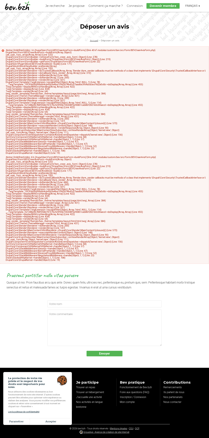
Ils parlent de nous (173, 392)
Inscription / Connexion (133, 397)
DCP (137, 428)
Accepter (50, 421)
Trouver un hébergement (90, 392)
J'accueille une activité (89, 397)
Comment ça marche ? (105, 6)
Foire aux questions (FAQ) (134, 392)
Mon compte (127, 402)
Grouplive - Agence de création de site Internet (106, 432)
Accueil (94, 40)
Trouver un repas (85, 387)
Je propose (77, 6)
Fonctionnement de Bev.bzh (136, 387)
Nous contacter (172, 402)
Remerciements (172, 387)
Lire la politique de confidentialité (23, 412)
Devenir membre (163, 6)
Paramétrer (16, 421)
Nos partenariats (173, 397)
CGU (131, 428)
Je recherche (55, 6)
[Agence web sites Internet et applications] (81, 432)
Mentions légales (118, 428)
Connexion (135, 6)
